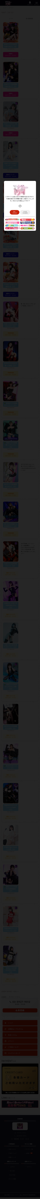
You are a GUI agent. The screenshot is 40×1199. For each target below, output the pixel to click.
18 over (14, 212)
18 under (25, 212)
